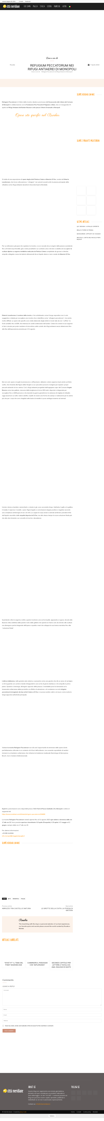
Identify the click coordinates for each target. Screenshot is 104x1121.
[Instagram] (83, 1)
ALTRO (64, 6)
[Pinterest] (90, 1)
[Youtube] (100, 1)
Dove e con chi (52, 58)
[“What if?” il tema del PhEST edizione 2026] (13, 952)
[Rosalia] (7, 65)
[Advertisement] (52, 1053)
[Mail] (86, 1)
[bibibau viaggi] (37, 864)
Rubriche (57, 6)
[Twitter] (96, 1)
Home (73, 1112)
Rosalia (12, 65)
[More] (70, 83)
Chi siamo (27, 6)
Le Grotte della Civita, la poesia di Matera (57, 909)
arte (9, 898)
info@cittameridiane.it (43, 1104)
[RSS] (93, 1)
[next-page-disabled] (81, 243)
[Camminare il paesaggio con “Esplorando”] (37, 952)
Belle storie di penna (85, 230)
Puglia (35, 6)
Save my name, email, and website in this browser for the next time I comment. (29, 1026)
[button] (99, 7)
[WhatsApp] (60, 83)
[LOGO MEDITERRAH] (89, 162)
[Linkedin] (65, 83)
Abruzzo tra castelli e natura (16, 908)
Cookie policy (87, 1112)
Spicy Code (23, 1112)
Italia (42, 6)
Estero (49, 6)
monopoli (16, 898)
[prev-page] (78, 243)
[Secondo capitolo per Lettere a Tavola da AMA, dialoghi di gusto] (61, 952)
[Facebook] (80, 1)
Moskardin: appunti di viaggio (89, 234)
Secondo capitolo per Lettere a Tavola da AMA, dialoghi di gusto (61, 965)
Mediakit (95, 1112)
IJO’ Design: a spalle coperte (88, 226)
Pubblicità (27, 1)
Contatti (21, 1)
